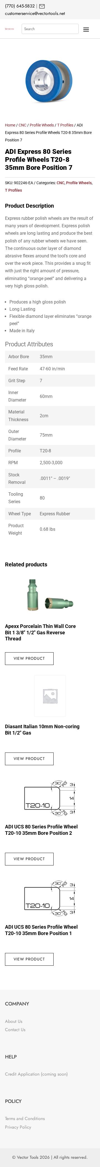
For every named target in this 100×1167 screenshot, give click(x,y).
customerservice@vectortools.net (35, 13)
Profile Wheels (42, 125)
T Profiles (65, 125)
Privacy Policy (18, 1127)
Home (10, 125)
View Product (29, 658)
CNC (22, 125)
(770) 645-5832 (20, 6)
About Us (13, 1021)
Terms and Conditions (25, 1118)
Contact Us (15, 1029)
